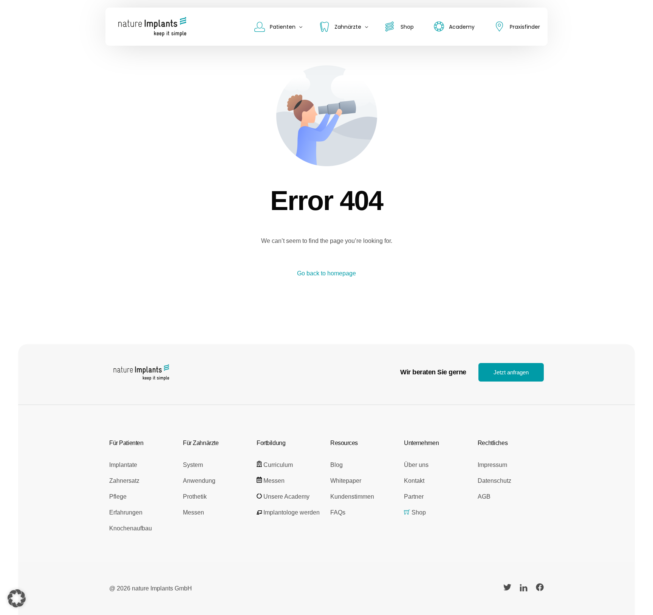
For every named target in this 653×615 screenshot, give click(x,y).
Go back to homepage (326, 273)
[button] (16, 598)
